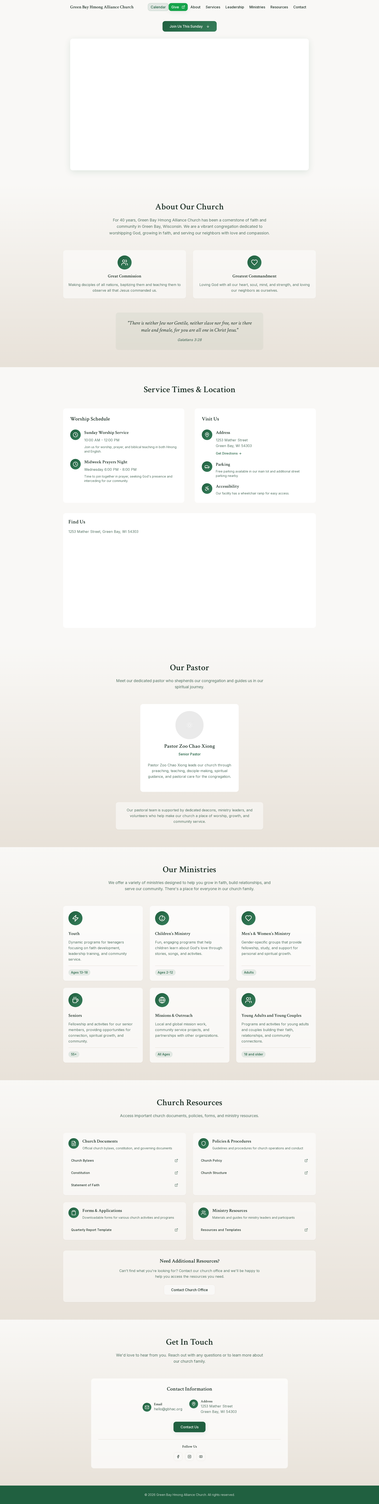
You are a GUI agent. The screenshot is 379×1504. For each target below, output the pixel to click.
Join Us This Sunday (186, 26)
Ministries (257, 7)
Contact (299, 7)
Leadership (234, 7)
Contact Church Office (189, 1290)
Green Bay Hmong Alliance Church (102, 7)
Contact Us (189, 1427)
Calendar (158, 7)
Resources (279, 7)
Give (175, 7)
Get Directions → (228, 453)
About (195, 7)
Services (213, 7)
